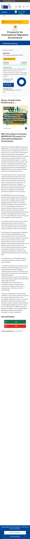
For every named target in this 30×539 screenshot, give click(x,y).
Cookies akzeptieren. (15, 532)
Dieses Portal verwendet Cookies (10, 527)
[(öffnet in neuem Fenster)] (6, 6)
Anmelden (16, 6)
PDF (16, 326)
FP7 (4, 16)
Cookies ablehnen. (15, 536)
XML (16, 321)
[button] (19, 6)
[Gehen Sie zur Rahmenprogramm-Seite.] (15, 27)
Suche (23, 6)
